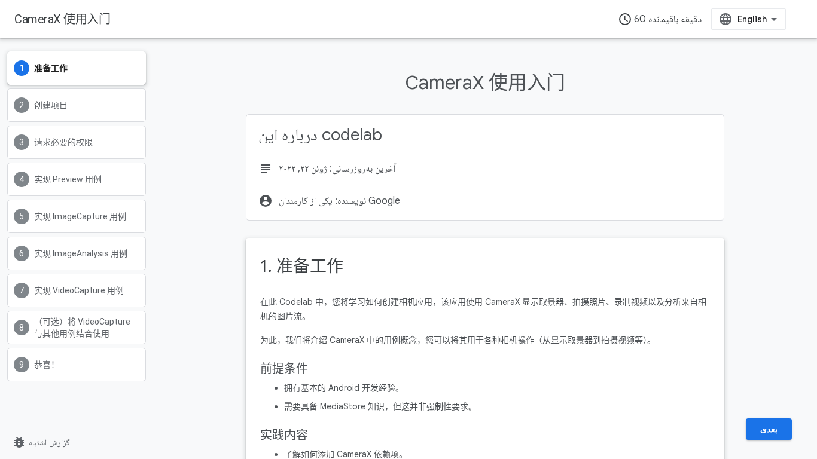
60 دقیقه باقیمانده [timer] (660, 19)
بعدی (769, 429)
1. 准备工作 (301, 266)
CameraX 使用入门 (62, 19)
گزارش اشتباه (41, 442)
